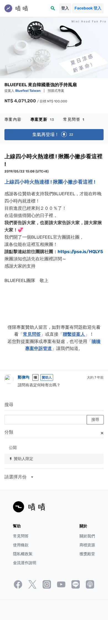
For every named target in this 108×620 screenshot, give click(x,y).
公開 (13, 447)
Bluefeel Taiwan (28, 91)
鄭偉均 (23, 377)
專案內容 (13, 119)
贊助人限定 (21, 458)
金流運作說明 (24, 562)
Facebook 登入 (87, 8)
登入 (65, 8)
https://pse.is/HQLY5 (80, 251)
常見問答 (73, 119)
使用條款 (21, 545)
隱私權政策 (22, 554)
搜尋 (8, 404)
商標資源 (87, 545)
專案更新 (42, 119)
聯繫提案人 (74, 334)
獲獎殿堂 (87, 554)
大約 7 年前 (95, 377)
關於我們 (87, 536)
